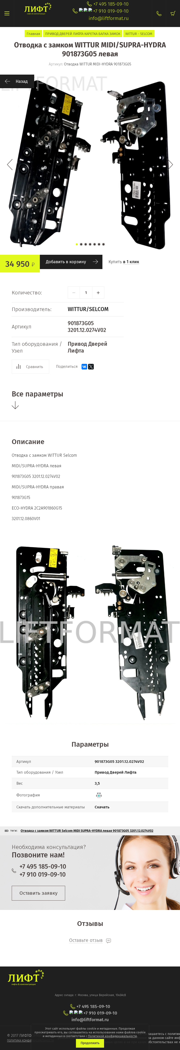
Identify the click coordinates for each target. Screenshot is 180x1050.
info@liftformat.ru (109, 18)
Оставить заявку (38, 893)
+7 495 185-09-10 (111, 4)
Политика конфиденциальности (30, 1040)
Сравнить (34, 366)
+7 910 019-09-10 (111, 11)
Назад (22, 81)
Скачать (102, 807)
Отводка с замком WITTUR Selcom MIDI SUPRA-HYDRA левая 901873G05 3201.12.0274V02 (87, 831)
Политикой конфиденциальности (112, 1036)
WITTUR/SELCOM (88, 309)
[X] (91, 366)
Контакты (159, 13)
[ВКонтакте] (84, 366)
